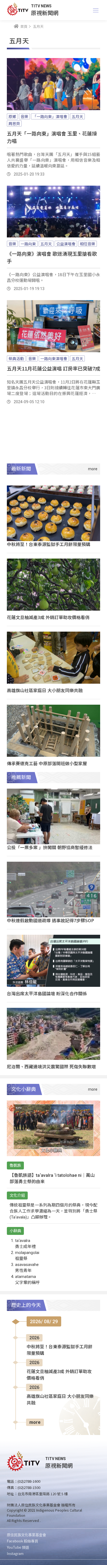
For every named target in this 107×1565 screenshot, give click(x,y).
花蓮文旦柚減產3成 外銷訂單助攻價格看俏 (48, 617)
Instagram (15, 1553)
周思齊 (14, 123)
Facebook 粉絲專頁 (22, 1540)
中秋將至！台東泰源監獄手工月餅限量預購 (48, 544)
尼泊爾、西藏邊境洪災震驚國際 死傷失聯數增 (51, 1066)
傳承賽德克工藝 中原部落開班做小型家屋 (47, 763)
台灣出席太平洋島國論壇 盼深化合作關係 (47, 993)
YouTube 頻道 (18, 1547)
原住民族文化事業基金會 (26, 1534)
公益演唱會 (65, 243)
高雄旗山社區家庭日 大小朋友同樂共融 (45, 690)
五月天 (77, 116)
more (35, 1422)
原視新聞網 (44, 13)
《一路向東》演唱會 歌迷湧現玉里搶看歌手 (52, 257)
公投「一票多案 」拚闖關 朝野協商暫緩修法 (49, 847)
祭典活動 (16, 358)
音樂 (24, 116)
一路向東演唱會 (53, 358)
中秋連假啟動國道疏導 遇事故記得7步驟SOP (50, 920)
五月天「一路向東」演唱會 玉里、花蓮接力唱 (52, 137)
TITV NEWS (41, 6)
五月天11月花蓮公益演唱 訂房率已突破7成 (53, 368)
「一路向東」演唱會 (50, 116)
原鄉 (12, 116)
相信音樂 (87, 243)
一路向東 (28, 243)
